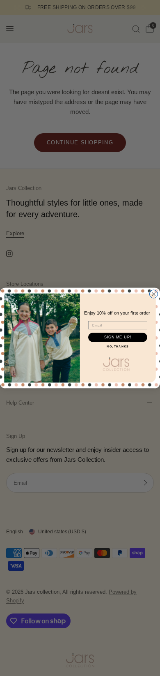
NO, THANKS (117, 346)
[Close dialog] (153, 294)
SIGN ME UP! (118, 337)
